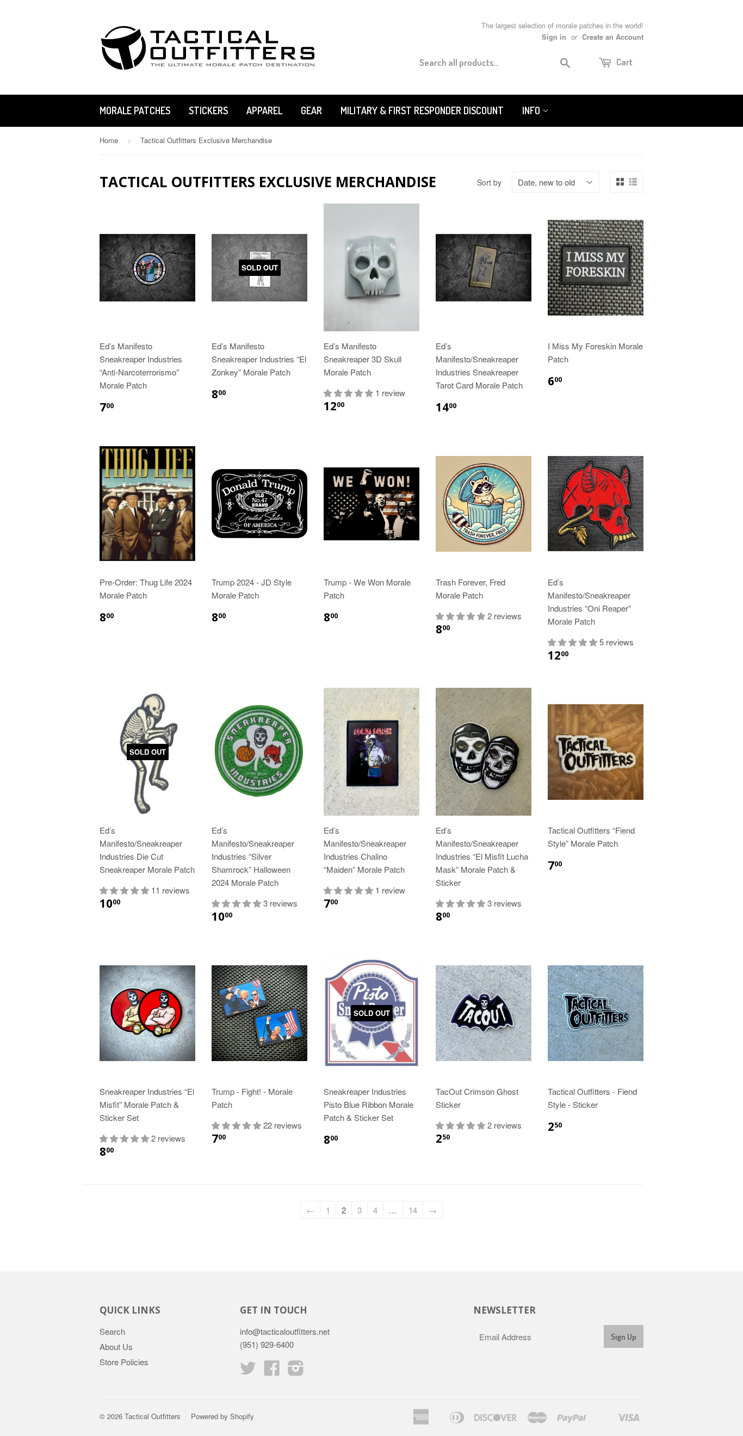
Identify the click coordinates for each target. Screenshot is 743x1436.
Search (112, 1331)
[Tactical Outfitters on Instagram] (296, 1371)
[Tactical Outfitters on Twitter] (248, 1371)
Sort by (489, 182)
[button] (349, 392)
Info (532, 110)
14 (412, 1210)
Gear (311, 110)
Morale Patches (135, 110)
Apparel (264, 110)
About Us (116, 1346)
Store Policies (124, 1361)
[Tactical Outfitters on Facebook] (272, 1371)
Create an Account (612, 37)
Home (109, 140)
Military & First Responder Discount (422, 110)
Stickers (208, 110)
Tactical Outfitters (153, 1416)
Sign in (554, 37)
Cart (624, 61)
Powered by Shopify (222, 1416)
